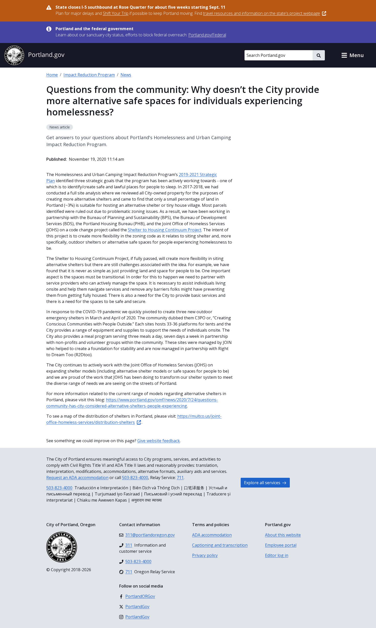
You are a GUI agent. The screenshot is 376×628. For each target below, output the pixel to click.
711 (180, 477)
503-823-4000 (135, 477)
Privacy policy (205, 555)
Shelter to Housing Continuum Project (164, 230)
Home (52, 75)
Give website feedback (158, 440)
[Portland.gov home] (34, 55)
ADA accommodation (212, 535)
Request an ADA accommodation (77, 477)
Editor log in (276, 555)
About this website (283, 535)
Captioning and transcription (220, 545)
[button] (352, 55)
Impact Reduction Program (89, 75)
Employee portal (280, 545)
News (125, 75)
